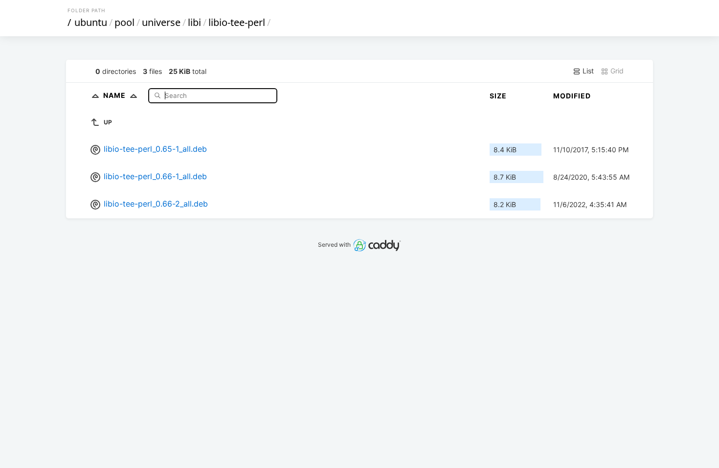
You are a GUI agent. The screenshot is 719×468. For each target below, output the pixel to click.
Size (498, 96)
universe (161, 22)
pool (124, 22)
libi (194, 22)
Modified (572, 96)
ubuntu (90, 22)
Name (115, 95)
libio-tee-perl (236, 22)
